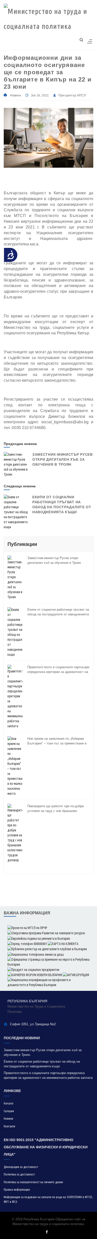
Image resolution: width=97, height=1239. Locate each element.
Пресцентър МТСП (72, 95)
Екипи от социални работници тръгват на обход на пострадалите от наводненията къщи (58, 612)
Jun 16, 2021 (40, 95)
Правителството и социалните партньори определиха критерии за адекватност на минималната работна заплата (58, 669)
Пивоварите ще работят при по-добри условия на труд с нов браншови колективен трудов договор (55, 808)
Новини (15, 95)
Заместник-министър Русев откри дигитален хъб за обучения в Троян (62, 459)
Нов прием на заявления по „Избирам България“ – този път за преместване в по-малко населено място (57, 741)
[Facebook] (47, 1232)
